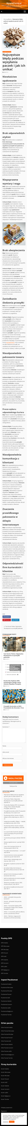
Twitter (15, 616)
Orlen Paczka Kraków (6, 1027)
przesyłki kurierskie (7, 51)
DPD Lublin (4, 966)
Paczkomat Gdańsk (6, 1001)
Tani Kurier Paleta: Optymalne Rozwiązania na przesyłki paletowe (13, 655)
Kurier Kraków (5, 1069)
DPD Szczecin (4, 963)
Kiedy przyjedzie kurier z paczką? (13, 842)
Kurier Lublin (4, 1092)
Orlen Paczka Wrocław (7, 1034)
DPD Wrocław (4, 949)
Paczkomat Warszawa (7, 987)
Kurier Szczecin (5, 1089)
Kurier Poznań (5, 1079)
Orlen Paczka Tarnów (6, 1058)
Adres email (6, 752)
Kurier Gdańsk (5, 1086)
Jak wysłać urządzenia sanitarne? (13, 863)
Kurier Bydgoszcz (5, 1096)
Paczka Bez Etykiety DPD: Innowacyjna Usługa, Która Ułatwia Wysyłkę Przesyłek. (12, 682)
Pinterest (7, 620)
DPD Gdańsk (4, 960)
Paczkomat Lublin (6, 1008)
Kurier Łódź (4, 1082)
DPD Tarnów (4, 973)
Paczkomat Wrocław (6, 991)
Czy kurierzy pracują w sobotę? (12, 838)
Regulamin (4, 1111)
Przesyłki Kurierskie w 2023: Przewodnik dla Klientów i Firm (14, 707)
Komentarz (6, 727)
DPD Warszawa (5, 946)
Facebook (7, 616)
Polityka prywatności (6, 1107)
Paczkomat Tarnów (6, 1014)
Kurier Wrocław (5, 1075)
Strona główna (7, 19)
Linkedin (15, 620)
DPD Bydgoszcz (5, 970)
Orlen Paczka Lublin (6, 1051)
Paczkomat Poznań (6, 994)
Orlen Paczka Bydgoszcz (7, 1054)
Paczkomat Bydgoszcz (7, 1011)
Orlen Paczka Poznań (6, 1037)
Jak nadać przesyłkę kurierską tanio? (13, 887)
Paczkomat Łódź (5, 998)
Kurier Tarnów (5, 1099)
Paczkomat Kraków (6, 984)
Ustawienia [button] (5, 1121)
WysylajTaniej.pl (14, 3)
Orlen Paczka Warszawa (7, 1031)
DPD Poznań (4, 953)
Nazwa (4, 746)
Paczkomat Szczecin (6, 1004)
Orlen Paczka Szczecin (7, 1048)
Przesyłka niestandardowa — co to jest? (14, 851)
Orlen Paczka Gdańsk (6, 1044)
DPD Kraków (4, 943)
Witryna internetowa (8, 758)
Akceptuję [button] (12, 1121)
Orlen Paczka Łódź (6, 1041)
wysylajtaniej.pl (10, 342)
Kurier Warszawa (5, 1072)
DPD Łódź (3, 956)
